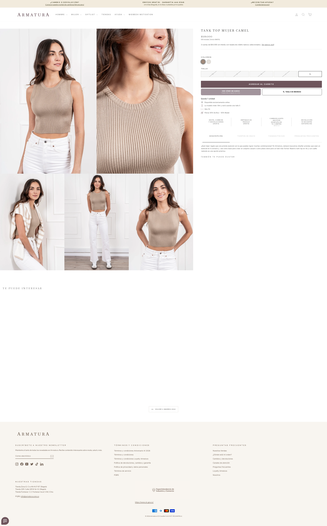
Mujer (75, 14)
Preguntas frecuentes (222, 467)
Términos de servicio (122, 471)
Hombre (61, 14)
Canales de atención (221, 463)
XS (213, 74)
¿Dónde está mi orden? (222, 455)
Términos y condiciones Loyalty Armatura (131, 459)
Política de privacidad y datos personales (131, 467)
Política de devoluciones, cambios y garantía (132, 463)
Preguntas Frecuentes (307, 136)
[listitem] (203, 61)
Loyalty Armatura (220, 471)
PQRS (116, 475)
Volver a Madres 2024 (165, 409)
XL (310, 74)
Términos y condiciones (123, 455)
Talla (204, 68)
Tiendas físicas (276, 136)
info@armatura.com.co (30, 496)
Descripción (216, 136)
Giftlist (90, 14)
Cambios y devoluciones (223, 459)
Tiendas (106, 14)
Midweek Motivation (141, 14)
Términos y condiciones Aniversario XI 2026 (132, 451)
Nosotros (216, 475)
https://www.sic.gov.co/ (144, 502)
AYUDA (119, 14)
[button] (48, 101)
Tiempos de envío (246, 136)
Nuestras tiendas (220, 451)
